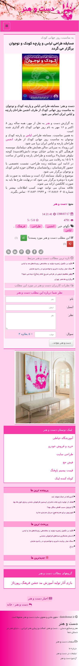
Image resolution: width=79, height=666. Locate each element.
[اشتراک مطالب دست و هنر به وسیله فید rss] (8, 251)
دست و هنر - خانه (18, 604)
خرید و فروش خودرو (60, 446)
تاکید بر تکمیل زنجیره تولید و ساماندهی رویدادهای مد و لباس (47, 263)
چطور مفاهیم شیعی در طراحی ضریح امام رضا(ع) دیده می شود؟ (47, 274)
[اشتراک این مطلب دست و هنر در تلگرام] (41, 251)
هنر (48, 123)
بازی (68, 582)
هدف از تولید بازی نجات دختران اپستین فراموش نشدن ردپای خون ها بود (43, 502)
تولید (56, 582)
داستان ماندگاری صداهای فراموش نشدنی (57, 536)
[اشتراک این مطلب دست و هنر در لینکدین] (15, 251)
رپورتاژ (15, 582)
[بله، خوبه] (23, 238)
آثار (62, 582)
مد (40, 582)
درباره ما (73, 648)
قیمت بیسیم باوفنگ (61, 470)
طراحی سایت (65, 454)
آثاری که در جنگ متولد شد (62, 497)
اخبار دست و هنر (38, 598)
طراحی (36, 226)
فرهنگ (21, 226)
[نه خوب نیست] (70, 244)
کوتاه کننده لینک (64, 478)
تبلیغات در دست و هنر (66, 653)
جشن (34, 582)
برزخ (72, 546)
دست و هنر (37, 8)
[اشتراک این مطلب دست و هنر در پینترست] (21, 251)
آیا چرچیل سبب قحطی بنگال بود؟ (60, 507)
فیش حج (68, 462)
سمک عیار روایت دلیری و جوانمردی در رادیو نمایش (51, 269)
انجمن (9, 139)
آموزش (48, 582)
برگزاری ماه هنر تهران (63, 279)
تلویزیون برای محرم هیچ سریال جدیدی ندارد (55, 512)
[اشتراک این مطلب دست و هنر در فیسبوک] (34, 251)
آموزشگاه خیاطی (63, 438)
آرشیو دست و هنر (68, 658)
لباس (29, 135)
